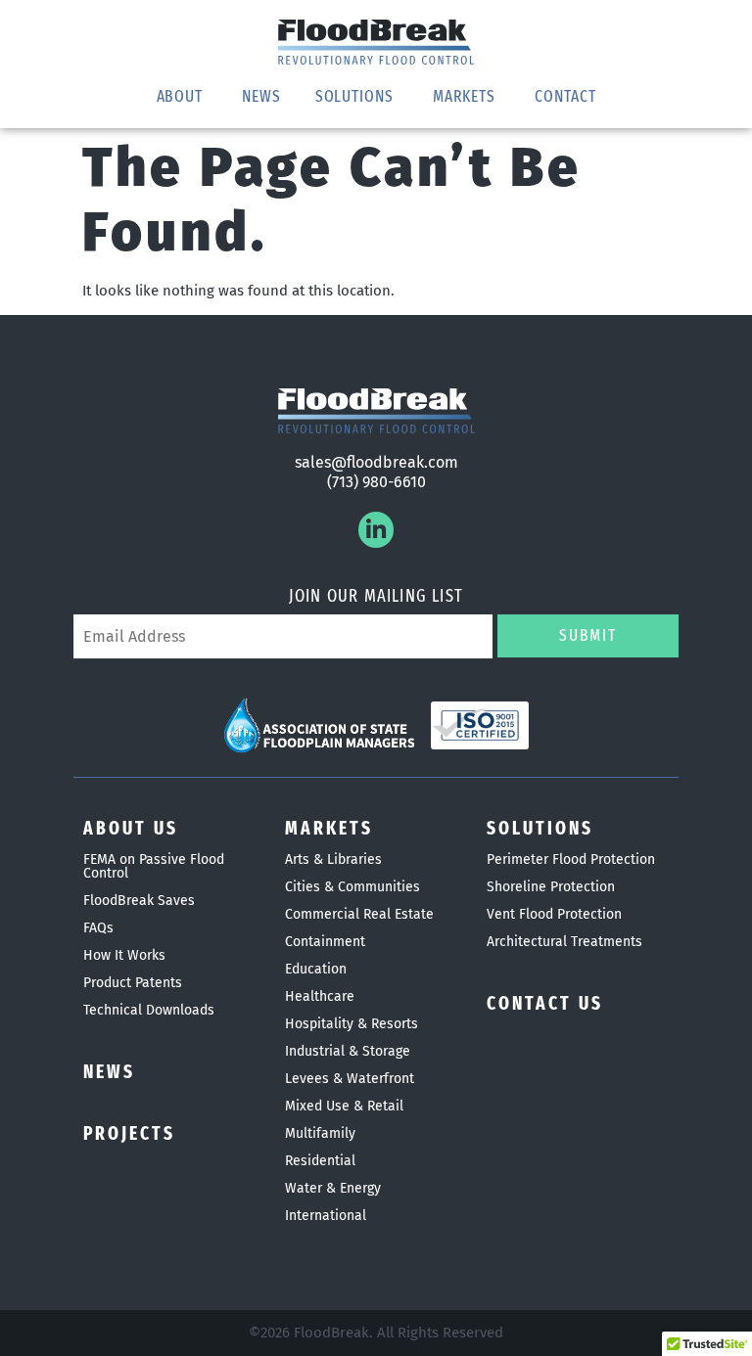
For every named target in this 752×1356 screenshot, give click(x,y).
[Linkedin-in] (376, 530)
